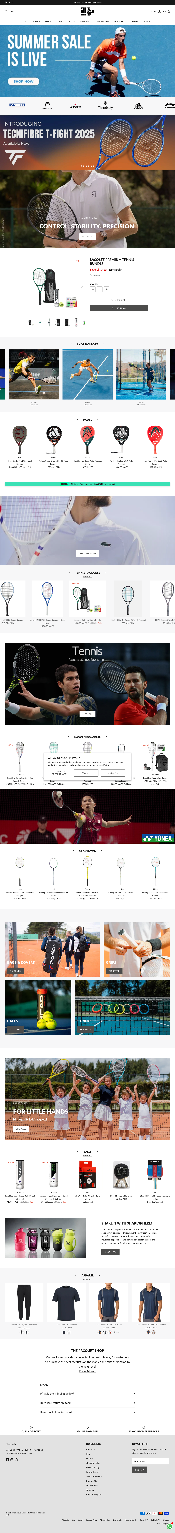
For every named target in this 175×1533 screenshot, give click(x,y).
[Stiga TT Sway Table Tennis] (121, 1174)
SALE (25, 21)
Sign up (139, 1470)
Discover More (87, 553)
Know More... (87, 1371)
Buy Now (87, 236)
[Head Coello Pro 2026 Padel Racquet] (20, 440)
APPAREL (148, 21)
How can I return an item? (55, 1402)
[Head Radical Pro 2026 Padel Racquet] (155, 440)
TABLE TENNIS (86, 21)
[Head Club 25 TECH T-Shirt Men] (108, 1302)
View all (87, 577)
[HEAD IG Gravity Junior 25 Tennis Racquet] (128, 599)
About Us (90, 1449)
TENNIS (48, 21)
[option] (87, 61)
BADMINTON (103, 21)
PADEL (72, 21)
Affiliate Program (94, 1494)
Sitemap (90, 1490)
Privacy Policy (92, 1467)
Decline (113, 773)
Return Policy (92, 1472)
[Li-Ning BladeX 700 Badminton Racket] (155, 871)
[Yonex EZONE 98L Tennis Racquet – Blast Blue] (47, 599)
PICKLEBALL (119, 21)
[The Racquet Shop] (87, 11)
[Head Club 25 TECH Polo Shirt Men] (151, 1302)
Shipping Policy (93, 1463)
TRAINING (134, 21)
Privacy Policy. (102, 765)
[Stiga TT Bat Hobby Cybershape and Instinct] (155, 1174)
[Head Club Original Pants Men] (24, 1302)
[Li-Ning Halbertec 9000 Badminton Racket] (54, 871)
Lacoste (96, 275)
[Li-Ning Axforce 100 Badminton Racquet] (121, 871)
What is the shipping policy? (57, 1393)
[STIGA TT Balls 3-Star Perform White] (87, 1174)
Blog (88, 1454)
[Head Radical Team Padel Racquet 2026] (87, 440)
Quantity (94, 284)
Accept (86, 773)
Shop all (21, 1129)
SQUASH (60, 21)
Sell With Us (92, 1485)
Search (89, 1458)
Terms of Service (94, 1476)
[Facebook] (6, 2)
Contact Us (91, 1481)
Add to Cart (119, 300)
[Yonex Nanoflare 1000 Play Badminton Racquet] (87, 871)
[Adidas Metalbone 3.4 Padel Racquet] (121, 440)
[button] (81, 166)
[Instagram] (9, 2)
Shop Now (110, 1252)
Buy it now (119, 308)
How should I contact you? (56, 1412)
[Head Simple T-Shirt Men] (66, 1302)
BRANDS (36, 21)
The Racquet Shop (19, 1513)
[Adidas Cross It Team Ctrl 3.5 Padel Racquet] (54, 440)
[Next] (82, 286)
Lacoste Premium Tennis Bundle (112, 262)
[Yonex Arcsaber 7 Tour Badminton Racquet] (20, 871)
